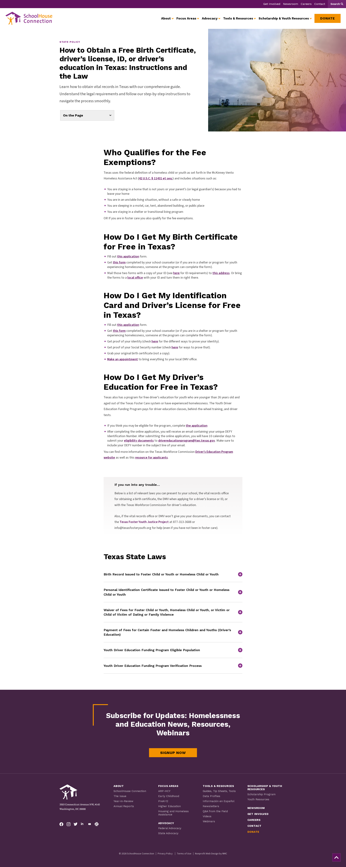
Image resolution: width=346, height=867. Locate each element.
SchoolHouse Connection (130, 791)
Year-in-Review (123, 801)
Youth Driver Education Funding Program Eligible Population (152, 650)
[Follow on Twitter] (75, 824)
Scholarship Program (261, 794)
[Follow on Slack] (97, 824)
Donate (253, 831)
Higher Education (169, 806)
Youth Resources (258, 799)
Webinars (209, 821)
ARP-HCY (164, 791)
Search (335, 4)
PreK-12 (163, 801)
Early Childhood (168, 796)
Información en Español (218, 801)
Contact (319, 4)
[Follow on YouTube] (90, 824)
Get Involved (271, 4)
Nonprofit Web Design (207, 853)
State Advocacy (168, 833)
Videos (207, 816)
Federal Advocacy (169, 828)
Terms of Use (184, 853)
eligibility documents (139, 440)
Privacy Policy (165, 853)
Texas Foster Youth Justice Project (144, 522)
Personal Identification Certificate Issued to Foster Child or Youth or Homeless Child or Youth (166, 592)
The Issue (120, 796)
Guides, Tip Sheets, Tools (219, 791)
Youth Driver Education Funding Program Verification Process (153, 666)
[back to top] (336, 857)
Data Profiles (211, 796)
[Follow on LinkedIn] (83, 824)
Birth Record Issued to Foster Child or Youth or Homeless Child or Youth (161, 574)
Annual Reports (124, 806)
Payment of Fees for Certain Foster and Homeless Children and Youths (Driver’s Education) (167, 632)
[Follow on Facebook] (61, 824)
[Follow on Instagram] (68, 824)
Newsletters (211, 806)
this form (119, 331)
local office (135, 277)
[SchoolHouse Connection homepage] (28, 18)
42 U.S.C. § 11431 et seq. (155, 178)
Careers (306, 4)
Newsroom (290, 4)
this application (128, 325)
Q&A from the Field (215, 811)
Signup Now (173, 753)
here (176, 273)
